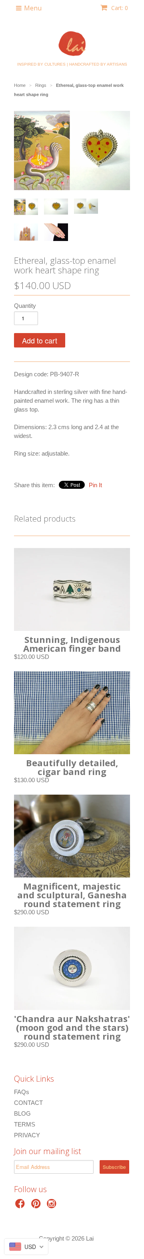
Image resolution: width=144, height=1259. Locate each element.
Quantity (25, 305)
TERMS (24, 1124)
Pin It (95, 485)
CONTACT (28, 1102)
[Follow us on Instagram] (53, 1206)
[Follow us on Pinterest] (37, 1206)
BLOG (22, 1113)
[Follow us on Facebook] (21, 1206)
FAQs (21, 1091)
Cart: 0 (119, 8)
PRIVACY (27, 1135)
